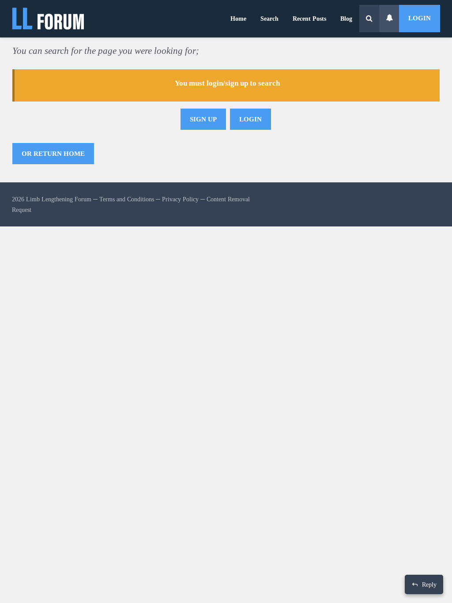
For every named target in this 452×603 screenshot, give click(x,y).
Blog (346, 18)
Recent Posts (309, 18)
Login (419, 18)
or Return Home (53, 153)
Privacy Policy (180, 199)
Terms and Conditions (126, 199)
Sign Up (203, 119)
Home (238, 18)
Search (269, 18)
